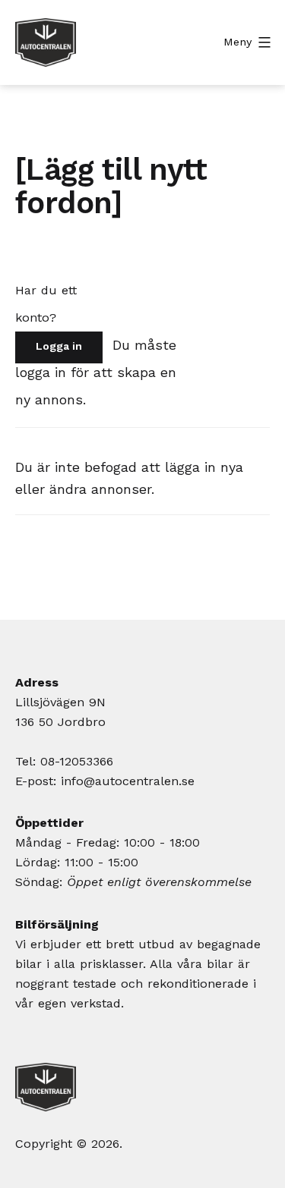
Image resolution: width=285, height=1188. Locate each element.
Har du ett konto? (46, 304)
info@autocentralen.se (128, 781)
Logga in (59, 346)
